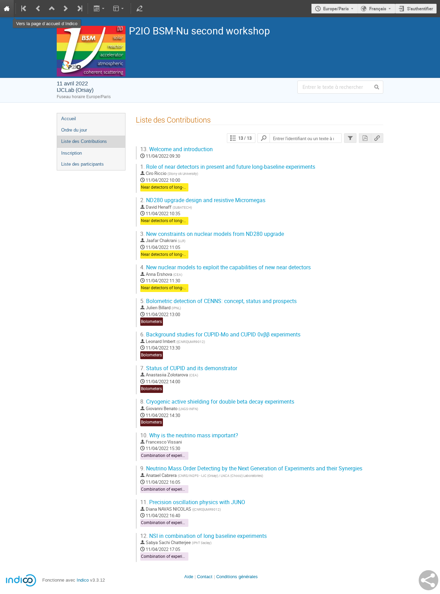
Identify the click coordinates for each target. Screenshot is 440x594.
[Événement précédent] (38, 8)
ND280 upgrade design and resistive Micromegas (202, 200)
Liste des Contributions (84, 141)
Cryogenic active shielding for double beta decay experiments (217, 401)
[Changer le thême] (119, 8)
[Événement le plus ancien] (24, 8)
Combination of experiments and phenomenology (187, 455)
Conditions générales (237, 577)
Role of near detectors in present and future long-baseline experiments (227, 166)
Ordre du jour (74, 130)
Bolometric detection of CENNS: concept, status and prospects (218, 301)
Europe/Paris (336, 9)
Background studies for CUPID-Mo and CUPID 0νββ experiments (220, 334)
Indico (83, 580)
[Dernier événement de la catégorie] (79, 8)
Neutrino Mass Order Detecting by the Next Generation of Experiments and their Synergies (251, 468)
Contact (204, 577)
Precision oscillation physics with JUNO (192, 502)
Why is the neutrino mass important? (189, 435)
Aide (188, 577)
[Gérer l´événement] (139, 8)
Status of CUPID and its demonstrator (188, 368)
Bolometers (151, 321)
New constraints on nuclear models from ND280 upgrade (212, 234)
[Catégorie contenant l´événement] (52, 8)
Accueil (68, 118)
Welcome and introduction (176, 149)
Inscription (71, 153)
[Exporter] (99, 8)
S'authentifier (420, 9)
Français (377, 9)
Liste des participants (82, 164)
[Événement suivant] (66, 8)
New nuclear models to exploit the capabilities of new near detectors (225, 267)
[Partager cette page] (428, 580)
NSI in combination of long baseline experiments (203, 536)
